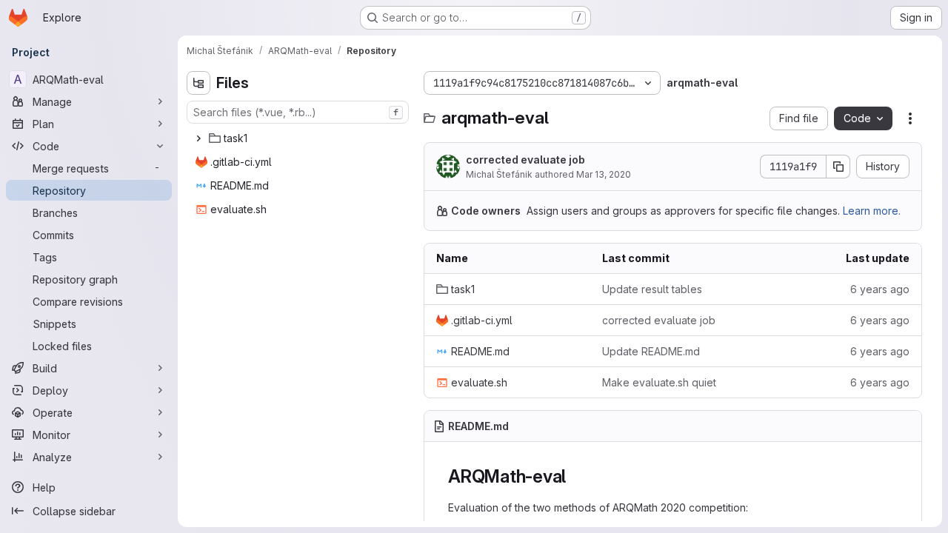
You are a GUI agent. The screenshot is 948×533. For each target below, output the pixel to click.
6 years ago (879, 289)
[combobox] (298, 112)
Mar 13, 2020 (603, 174)
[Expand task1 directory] (198, 138)
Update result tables (652, 289)
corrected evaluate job (525, 159)
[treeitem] (299, 138)
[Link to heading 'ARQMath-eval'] (575, 476)
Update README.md (651, 351)
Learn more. (872, 210)
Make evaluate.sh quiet (659, 382)
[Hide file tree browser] (198, 83)
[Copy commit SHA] (838, 166)
